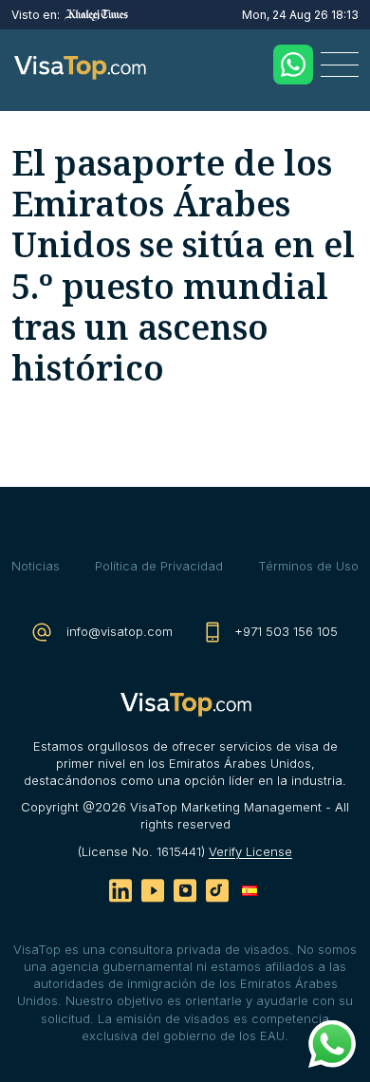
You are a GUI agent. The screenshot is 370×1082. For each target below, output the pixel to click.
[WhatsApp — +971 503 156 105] (293, 64)
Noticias (35, 565)
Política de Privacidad (159, 565)
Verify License (250, 851)
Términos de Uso (308, 565)
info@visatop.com (118, 631)
